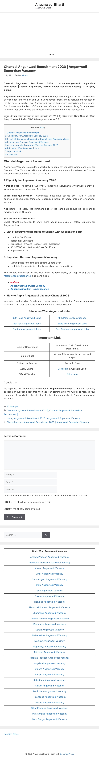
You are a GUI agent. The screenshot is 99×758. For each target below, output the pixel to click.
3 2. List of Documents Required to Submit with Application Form (37, 139)
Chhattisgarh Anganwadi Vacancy (49, 579)
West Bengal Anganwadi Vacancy (49, 719)
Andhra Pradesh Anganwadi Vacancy (49, 557)
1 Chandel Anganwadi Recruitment (22, 132)
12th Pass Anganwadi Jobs (27, 323)
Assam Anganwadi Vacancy (49, 568)
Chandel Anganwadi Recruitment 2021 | (27, 410)
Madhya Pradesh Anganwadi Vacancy (49, 657)
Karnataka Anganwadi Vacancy (49, 624)
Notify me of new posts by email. (23, 509)
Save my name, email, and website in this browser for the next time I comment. (48, 495)
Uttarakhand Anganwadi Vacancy (49, 713)
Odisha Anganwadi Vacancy (49, 669)
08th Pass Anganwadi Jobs (27, 318)
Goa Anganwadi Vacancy (49, 590)
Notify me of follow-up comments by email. (28, 502)
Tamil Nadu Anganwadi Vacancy (49, 691)
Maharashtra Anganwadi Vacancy (49, 635)
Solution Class (11, 734)
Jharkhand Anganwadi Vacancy (49, 613)
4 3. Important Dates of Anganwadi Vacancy (27, 142)
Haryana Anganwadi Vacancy (49, 602)
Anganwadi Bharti (49, 4)
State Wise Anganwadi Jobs (72, 323)
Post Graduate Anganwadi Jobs (72, 329)
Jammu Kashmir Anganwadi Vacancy (49, 618)
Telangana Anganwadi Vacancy (49, 697)
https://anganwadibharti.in (17, 276)
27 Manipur (12, 406)
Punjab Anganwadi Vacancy (49, 674)
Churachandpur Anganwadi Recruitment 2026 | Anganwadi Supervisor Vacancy (48, 422)
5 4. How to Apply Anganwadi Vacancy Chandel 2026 (31, 145)
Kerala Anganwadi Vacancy (49, 629)
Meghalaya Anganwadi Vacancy (49, 646)
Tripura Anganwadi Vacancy (49, 702)
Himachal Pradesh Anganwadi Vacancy (49, 607)
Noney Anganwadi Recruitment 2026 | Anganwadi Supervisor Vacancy (43, 418)
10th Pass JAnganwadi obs (72, 318)
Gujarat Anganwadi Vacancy (49, 596)
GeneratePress (67, 754)
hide (42, 127)
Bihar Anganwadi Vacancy (49, 573)
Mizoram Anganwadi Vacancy (49, 652)
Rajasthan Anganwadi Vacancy (50, 680)
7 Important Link (13, 151)
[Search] (46, 535)
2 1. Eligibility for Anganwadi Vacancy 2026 (26, 135)
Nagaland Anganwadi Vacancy (49, 663)
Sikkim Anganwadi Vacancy (49, 685)
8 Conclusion (11, 154)
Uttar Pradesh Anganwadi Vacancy (49, 708)
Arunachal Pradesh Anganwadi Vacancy (49, 562)
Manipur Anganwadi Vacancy (49, 641)
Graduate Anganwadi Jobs (27, 329)
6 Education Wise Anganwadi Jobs (22, 148)
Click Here (63, 368)
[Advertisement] (49, 31)
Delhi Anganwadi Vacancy (49, 585)
